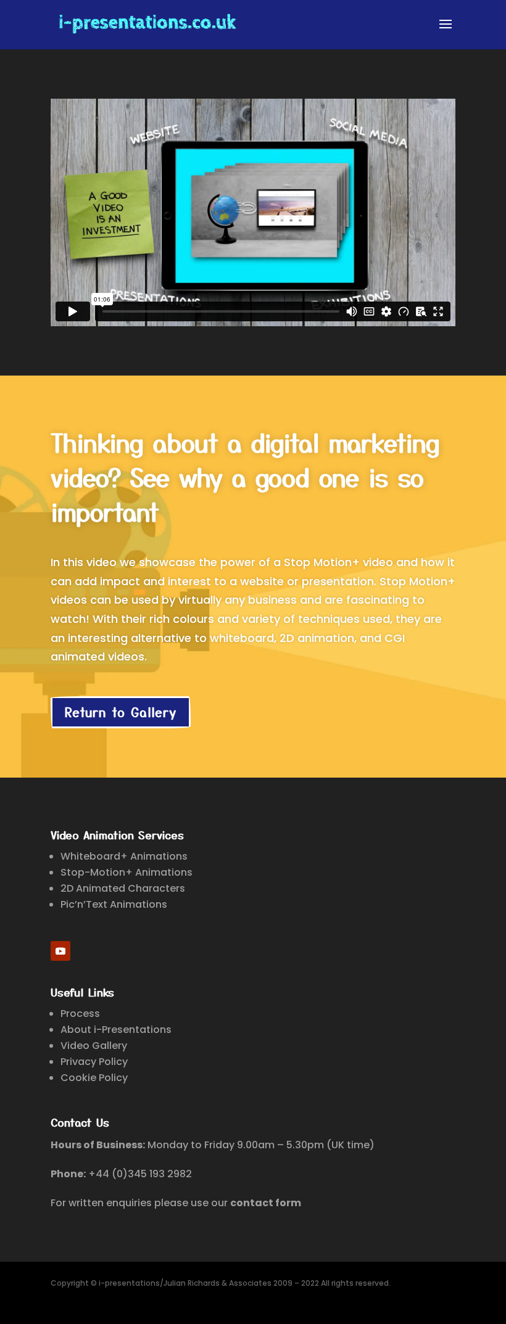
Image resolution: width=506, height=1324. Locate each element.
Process (80, 1013)
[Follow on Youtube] (60, 951)
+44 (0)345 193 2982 (140, 1174)
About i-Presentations (116, 1029)
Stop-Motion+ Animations (126, 872)
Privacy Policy (94, 1062)
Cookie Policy (94, 1078)
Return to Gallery (120, 712)
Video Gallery (93, 1045)
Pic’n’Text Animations (113, 904)
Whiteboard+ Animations (124, 856)
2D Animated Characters (122, 888)
